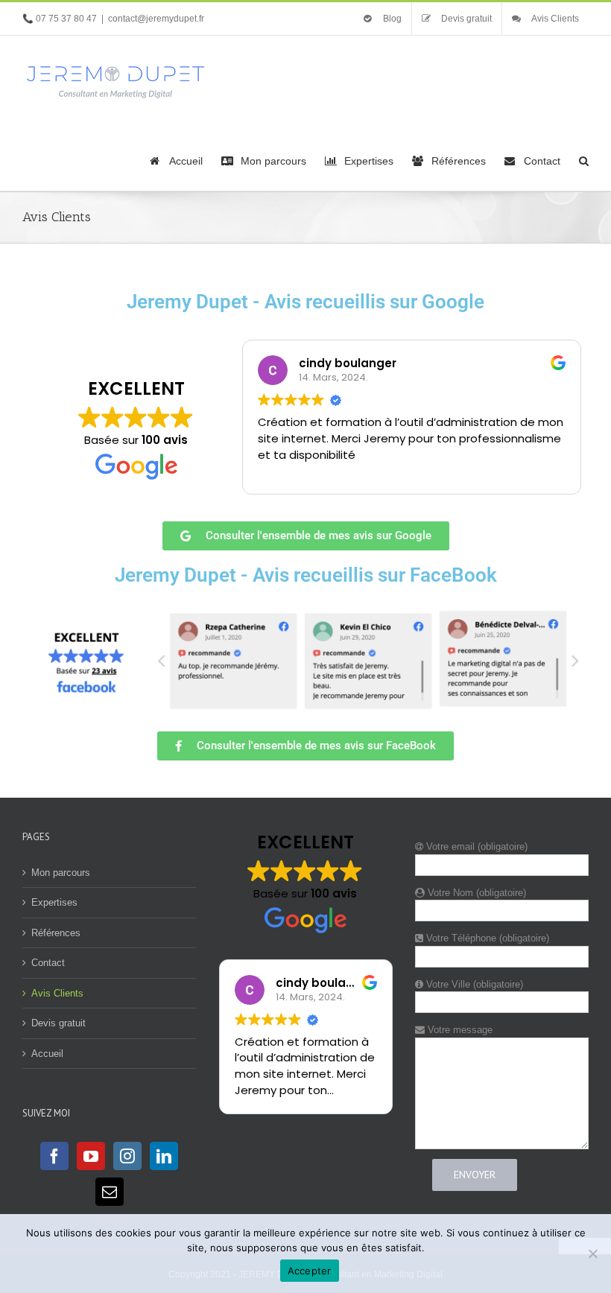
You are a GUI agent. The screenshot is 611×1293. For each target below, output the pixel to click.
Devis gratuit (58, 1023)
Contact (48, 962)
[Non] (592, 1253)
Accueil (47, 1053)
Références (55, 932)
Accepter (310, 1271)
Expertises (54, 902)
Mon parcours (60, 872)
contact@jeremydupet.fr (156, 18)
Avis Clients (57, 993)
